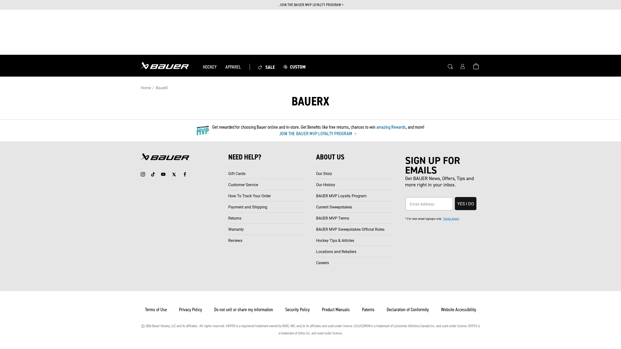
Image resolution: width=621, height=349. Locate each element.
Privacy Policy (190, 309)
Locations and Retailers (336, 251)
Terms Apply (451, 219)
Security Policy (297, 309)
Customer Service (243, 184)
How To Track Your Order (249, 195)
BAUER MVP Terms (332, 218)
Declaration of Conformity (408, 309)
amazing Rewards (391, 127)
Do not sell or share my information (243, 309)
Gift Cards (236, 173)
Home (146, 87)
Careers (322, 262)
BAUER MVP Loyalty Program (341, 195)
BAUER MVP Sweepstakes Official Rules (350, 229)
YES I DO (465, 203)
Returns (234, 218)
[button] (209, 67)
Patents (368, 309)
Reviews (235, 240)
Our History (325, 184)
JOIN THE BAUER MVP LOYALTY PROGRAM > (311, 4)
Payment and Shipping (247, 206)
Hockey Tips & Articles (335, 240)
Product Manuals (336, 309)
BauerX (162, 87)
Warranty (236, 229)
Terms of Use (156, 309)
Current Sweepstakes (334, 206)
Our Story (324, 173)
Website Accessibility (458, 309)
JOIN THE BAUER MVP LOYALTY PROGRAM (316, 133)
